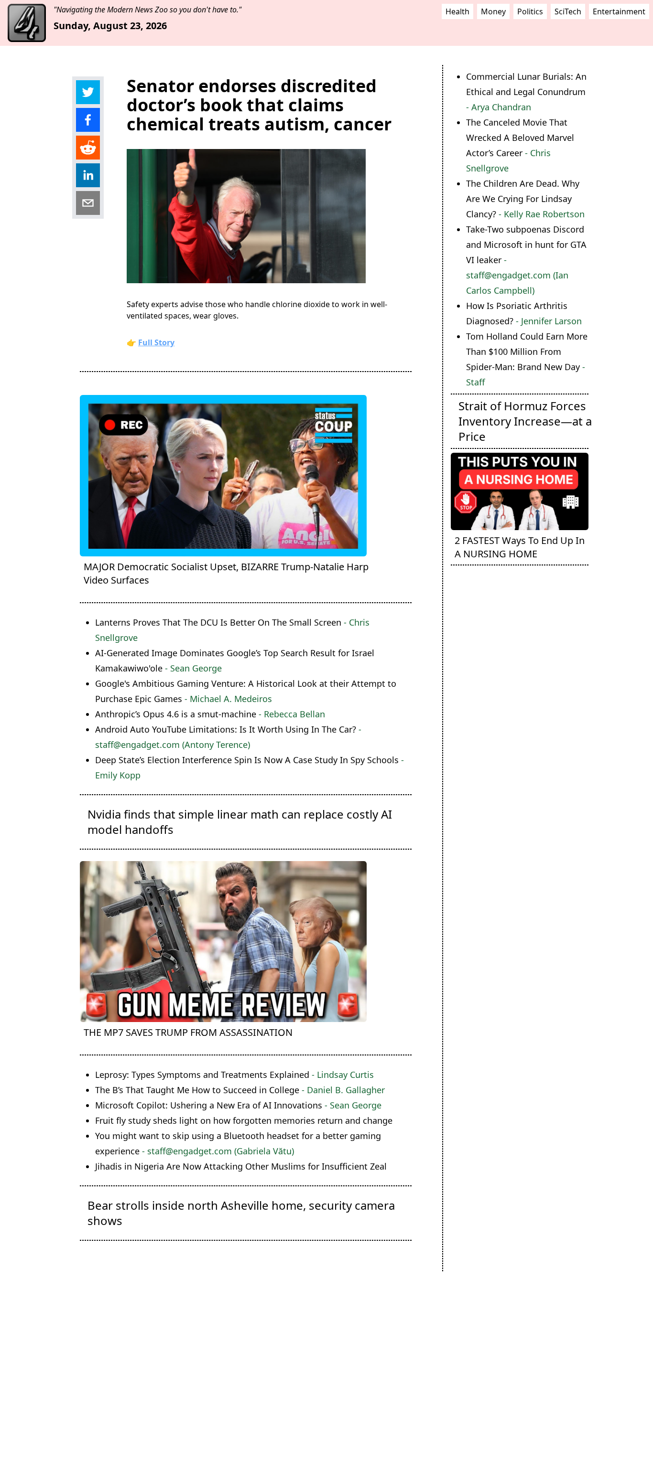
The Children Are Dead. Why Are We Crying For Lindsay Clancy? (525, 199)
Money (493, 11)
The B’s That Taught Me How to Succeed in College (240, 1090)
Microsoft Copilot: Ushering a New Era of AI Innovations (238, 1105)
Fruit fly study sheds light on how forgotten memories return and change (243, 1120)
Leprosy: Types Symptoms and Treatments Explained (234, 1074)
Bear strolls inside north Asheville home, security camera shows (241, 1212)
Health (457, 11)
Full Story (156, 342)
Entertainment (619, 11)
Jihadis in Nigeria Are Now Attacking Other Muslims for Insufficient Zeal (241, 1166)
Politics (530, 11)
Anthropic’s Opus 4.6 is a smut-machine (210, 714)
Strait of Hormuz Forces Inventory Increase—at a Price (525, 421)
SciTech (568, 11)
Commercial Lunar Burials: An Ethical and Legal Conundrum (526, 92)
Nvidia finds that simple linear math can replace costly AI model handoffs (239, 821)
